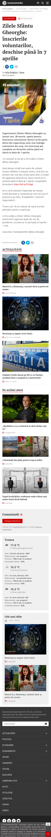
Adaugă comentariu (12, 521)
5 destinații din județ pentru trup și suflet (22, 460)
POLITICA (6, 739)
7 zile (11, 620)
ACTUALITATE (9, 18)
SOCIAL (5, 768)
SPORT (5, 757)
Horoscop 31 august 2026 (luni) (17, 333)
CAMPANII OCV (9, 780)
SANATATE (7, 762)
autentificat (17, 527)
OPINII (5, 804)
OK (48, 824)
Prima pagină (7, 9)
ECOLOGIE (7, 792)
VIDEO (5, 810)
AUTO (5, 786)
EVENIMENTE (8, 751)
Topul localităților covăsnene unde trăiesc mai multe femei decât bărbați (24, 498)
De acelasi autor (12, 390)
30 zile (17, 620)
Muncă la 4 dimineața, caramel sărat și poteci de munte (25, 288)
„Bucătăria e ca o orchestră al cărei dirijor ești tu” (24, 427)
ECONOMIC (8, 745)
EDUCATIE (7, 774)
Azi (6, 620)
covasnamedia (15, 2)
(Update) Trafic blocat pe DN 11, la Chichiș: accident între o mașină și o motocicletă (22, 376)
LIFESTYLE (7, 798)
